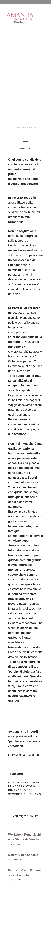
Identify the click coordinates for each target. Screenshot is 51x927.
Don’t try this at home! (23, 855)
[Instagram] (27, 921)
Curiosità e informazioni (25, 128)
